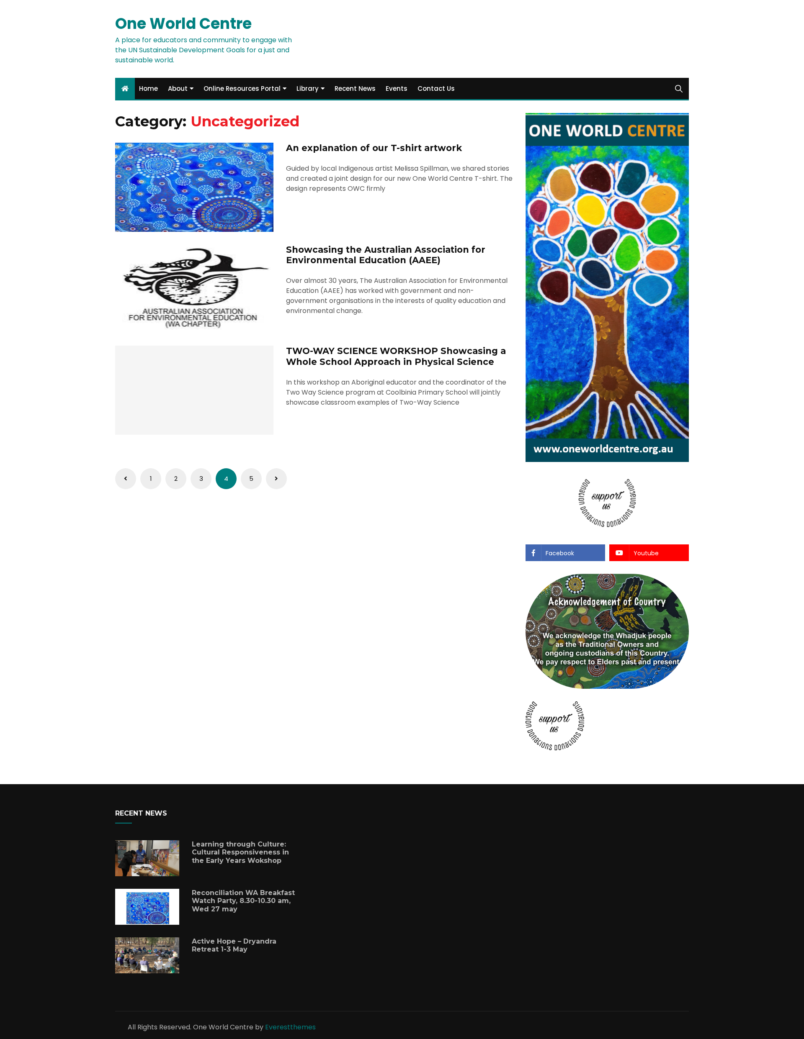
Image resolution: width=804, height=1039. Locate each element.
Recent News (355, 88)
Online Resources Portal (242, 88)
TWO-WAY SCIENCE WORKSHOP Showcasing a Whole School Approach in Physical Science (396, 356)
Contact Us (436, 88)
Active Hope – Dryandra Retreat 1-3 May (234, 945)
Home (148, 88)
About (178, 88)
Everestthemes (290, 1027)
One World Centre (183, 23)
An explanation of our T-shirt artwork (374, 148)
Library (307, 88)
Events (396, 88)
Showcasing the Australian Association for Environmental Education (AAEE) (385, 254)
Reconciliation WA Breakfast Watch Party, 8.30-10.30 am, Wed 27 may (243, 901)
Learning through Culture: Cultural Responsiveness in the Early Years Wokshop (240, 852)
